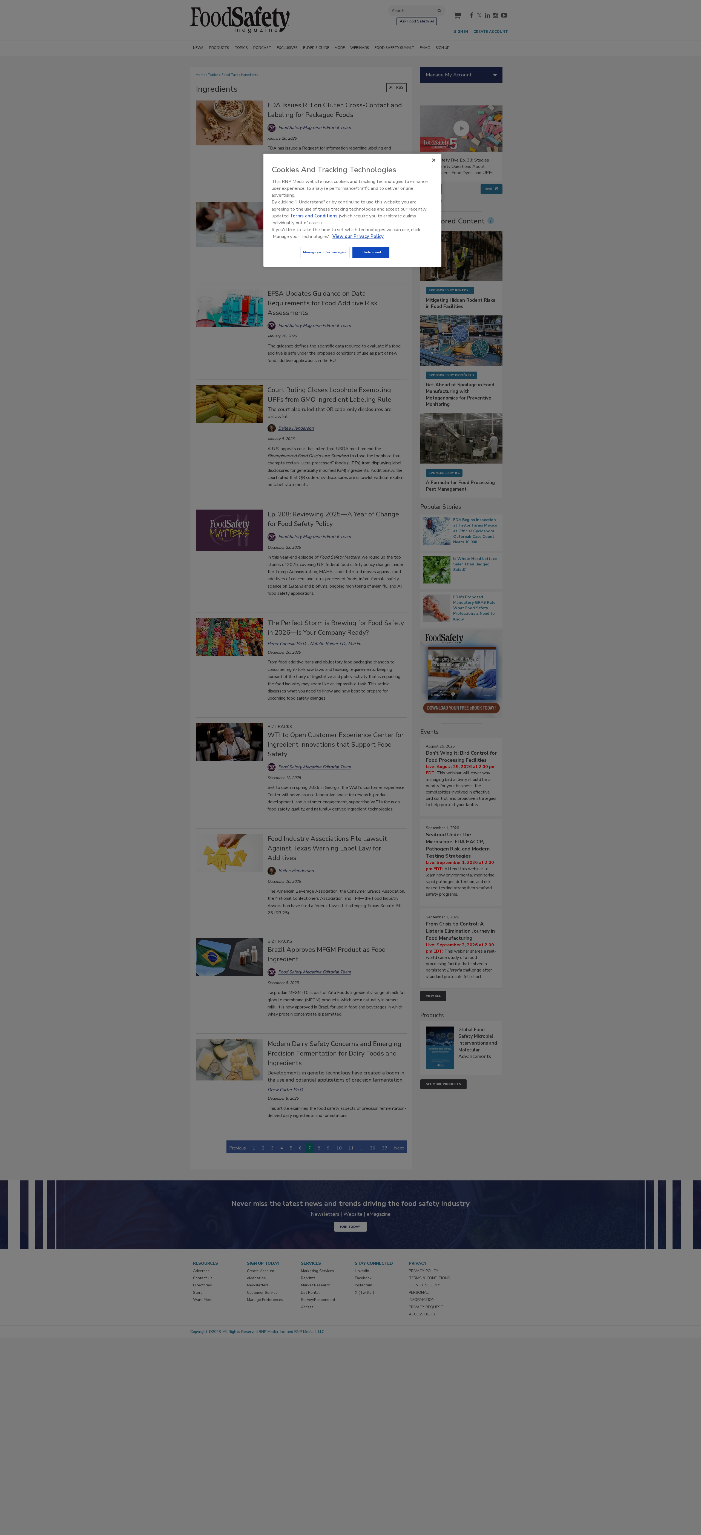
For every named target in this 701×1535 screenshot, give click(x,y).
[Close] (434, 160)
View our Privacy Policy (358, 236)
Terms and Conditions (314, 216)
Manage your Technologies (324, 252)
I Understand (371, 252)
